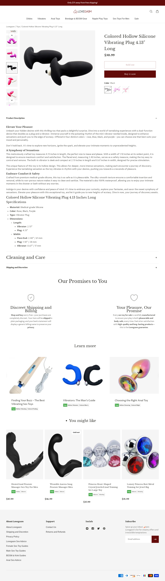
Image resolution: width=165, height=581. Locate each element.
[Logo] (82, 11)
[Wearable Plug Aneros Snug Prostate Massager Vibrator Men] (63, 454)
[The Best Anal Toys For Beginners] (135, 383)
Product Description (15, 118)
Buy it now (130, 74)
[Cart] (157, 11)
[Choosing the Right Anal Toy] (83, 383)
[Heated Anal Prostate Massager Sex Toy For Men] (24, 454)
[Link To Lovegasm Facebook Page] (93, 528)
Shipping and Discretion (17, 267)
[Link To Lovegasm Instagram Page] (87, 528)
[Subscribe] (155, 539)
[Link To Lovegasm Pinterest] (104, 528)
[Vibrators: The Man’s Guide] (32, 383)
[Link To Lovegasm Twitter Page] (98, 528)
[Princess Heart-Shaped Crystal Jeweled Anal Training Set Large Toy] (101, 454)
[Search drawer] (151, 11)
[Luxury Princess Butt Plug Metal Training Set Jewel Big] (140, 454)
